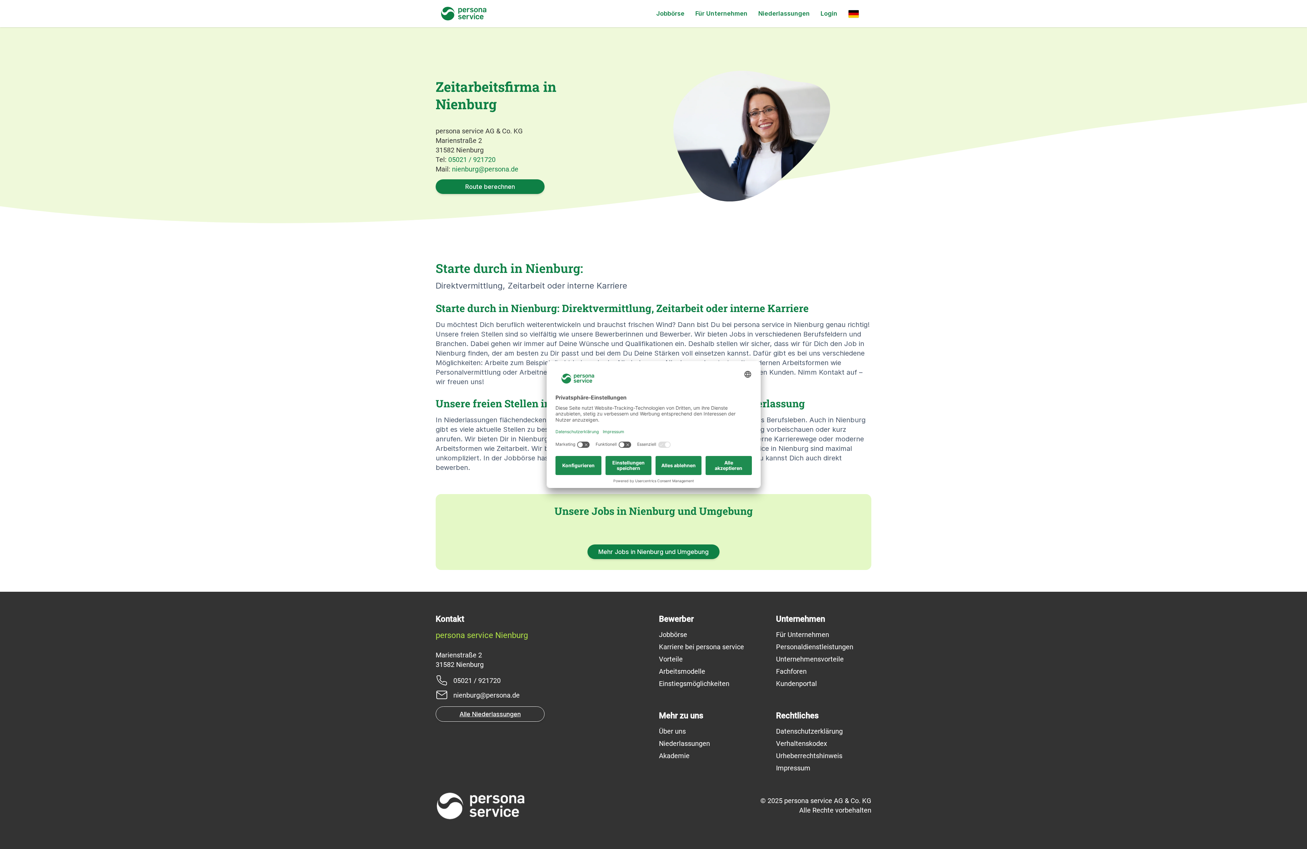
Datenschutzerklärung (809, 731)
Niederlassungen (784, 13)
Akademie (674, 756)
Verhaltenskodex (801, 743)
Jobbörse (670, 13)
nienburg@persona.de (485, 169)
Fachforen (791, 671)
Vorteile (671, 659)
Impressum (793, 768)
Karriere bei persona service (701, 647)
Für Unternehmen (721, 13)
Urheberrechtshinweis (809, 756)
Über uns (672, 731)
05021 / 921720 (472, 160)
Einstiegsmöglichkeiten (694, 684)
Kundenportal (796, 684)
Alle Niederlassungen (490, 714)
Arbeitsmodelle (682, 671)
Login (829, 13)
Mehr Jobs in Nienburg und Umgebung (653, 551)
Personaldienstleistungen (814, 647)
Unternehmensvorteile (810, 659)
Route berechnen (490, 186)
